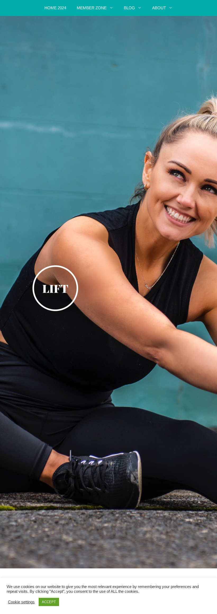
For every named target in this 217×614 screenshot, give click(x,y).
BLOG (129, 8)
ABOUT (159, 8)
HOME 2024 (55, 8)
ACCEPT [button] (49, 602)
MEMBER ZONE (92, 8)
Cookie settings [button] (21, 602)
